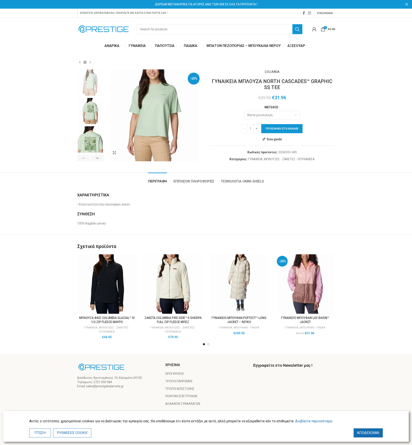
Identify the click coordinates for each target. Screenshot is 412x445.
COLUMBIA (272, 72)
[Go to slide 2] (208, 344)
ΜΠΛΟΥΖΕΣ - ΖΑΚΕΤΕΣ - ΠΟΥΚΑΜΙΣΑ (289, 159)
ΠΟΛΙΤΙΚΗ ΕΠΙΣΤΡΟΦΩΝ (181, 396)
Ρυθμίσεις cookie (72, 433)
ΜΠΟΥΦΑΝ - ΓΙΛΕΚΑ (246, 327)
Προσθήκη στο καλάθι (282, 128)
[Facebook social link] (303, 13)
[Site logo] (103, 28)
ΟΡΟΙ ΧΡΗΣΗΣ (174, 373)
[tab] (157, 179)
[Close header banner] (406, 4)
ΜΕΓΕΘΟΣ (271, 107)
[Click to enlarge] (114, 152)
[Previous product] (79, 62)
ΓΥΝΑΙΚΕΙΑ (255, 159)
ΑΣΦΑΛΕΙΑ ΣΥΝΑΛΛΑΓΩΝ (182, 403)
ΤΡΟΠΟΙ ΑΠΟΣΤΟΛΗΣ (179, 389)
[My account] (314, 29)
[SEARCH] (297, 29)
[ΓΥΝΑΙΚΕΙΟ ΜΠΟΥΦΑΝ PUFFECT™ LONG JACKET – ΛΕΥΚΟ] (239, 284)
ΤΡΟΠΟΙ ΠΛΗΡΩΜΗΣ (179, 381)
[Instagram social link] (309, 13)
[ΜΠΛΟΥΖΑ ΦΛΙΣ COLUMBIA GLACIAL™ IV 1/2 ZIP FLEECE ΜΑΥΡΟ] (107, 284)
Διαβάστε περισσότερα (313, 421)
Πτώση (40, 433)
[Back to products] (85, 62)
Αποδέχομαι (368, 433)
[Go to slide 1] (204, 344)
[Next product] (90, 62)
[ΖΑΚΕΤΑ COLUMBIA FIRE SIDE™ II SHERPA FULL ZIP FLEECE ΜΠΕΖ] (173, 284)
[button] (83, 158)
